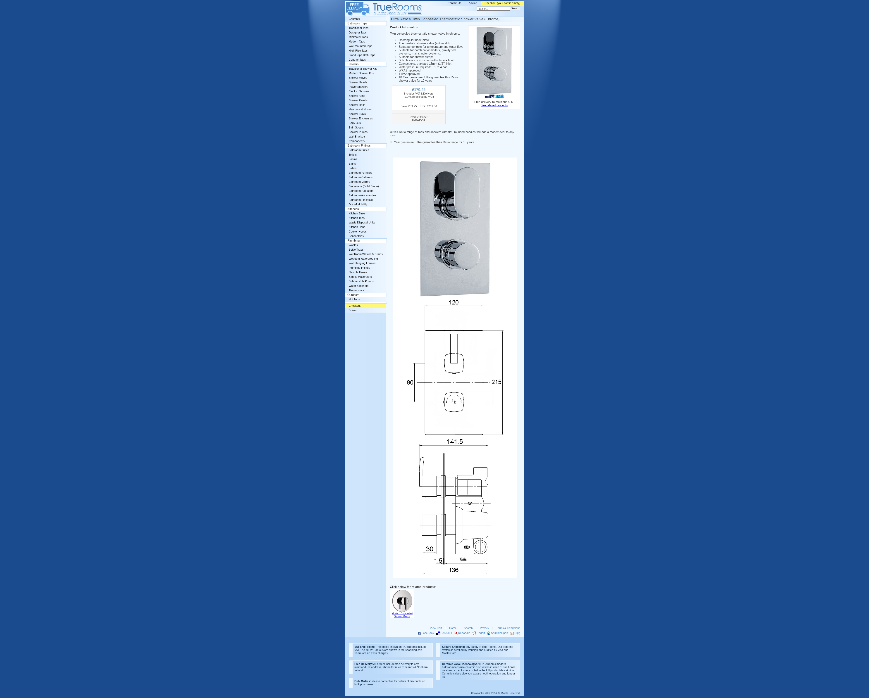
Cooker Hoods (358, 231)
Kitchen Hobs (357, 227)
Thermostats (356, 290)
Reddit (481, 633)
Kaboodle (464, 633)
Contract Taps (357, 59)
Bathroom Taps (357, 23)
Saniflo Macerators (360, 276)
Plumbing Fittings (359, 267)
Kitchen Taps (357, 218)
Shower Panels (358, 100)
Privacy (484, 628)
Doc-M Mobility (358, 204)
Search (468, 628)
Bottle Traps (356, 249)
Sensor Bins (356, 236)
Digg (517, 633)
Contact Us (454, 3)
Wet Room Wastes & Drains (366, 254)
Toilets (353, 154)
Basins (353, 159)
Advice (473, 3)
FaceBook (428, 633)
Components (357, 141)
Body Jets (355, 123)
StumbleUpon (499, 633)
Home (453, 628)
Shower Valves (358, 77)
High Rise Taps (358, 50)
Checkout (354, 305)
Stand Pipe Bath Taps (362, 55)
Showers (353, 64)
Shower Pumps (358, 132)
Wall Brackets (357, 136)
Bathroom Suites (359, 150)
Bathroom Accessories (362, 195)
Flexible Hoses (358, 272)
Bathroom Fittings (359, 145)
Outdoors (353, 295)
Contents (354, 19)
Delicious (446, 633)
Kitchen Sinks (357, 213)
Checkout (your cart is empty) (502, 3)
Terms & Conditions (508, 628)
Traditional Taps (358, 28)
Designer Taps (358, 32)
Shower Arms (357, 95)
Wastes (353, 245)
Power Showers (358, 86)
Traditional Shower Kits (363, 68)
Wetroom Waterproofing (363, 258)
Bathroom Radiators (361, 190)
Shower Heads (358, 82)
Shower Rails (357, 105)
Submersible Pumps (361, 281)
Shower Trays (357, 114)
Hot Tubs (354, 299)
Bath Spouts (356, 127)
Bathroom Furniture (360, 172)
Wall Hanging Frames (362, 263)
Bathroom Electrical (361, 200)
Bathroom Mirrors (359, 181)
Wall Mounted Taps (360, 46)
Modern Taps (357, 41)
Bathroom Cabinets (360, 177)
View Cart (436, 628)
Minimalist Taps (358, 37)
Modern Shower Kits (361, 73)
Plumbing (353, 240)
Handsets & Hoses (360, 109)
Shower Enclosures (361, 118)
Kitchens (353, 209)
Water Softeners (358, 285)
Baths (352, 163)
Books (352, 310)
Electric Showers (359, 91)
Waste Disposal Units (362, 222)
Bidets (352, 168)
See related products (494, 105)
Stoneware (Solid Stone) (364, 186)
